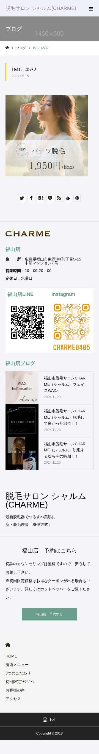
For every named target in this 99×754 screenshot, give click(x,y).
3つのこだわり (18, 673)
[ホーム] (7, 48)
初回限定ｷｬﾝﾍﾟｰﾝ (20, 681)
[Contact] (52, 719)
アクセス (13, 698)
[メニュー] (90, 8)
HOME (8, 644)
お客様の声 (15, 690)
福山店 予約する (49, 614)
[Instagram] (45, 719)
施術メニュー (17, 664)
